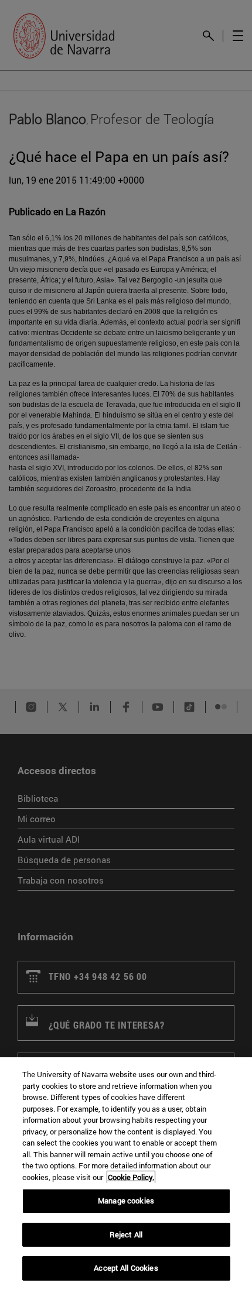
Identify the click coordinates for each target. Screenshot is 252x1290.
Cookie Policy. (131, 1177)
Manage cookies (126, 1200)
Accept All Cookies (126, 1268)
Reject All (126, 1234)
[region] (126, 1173)
